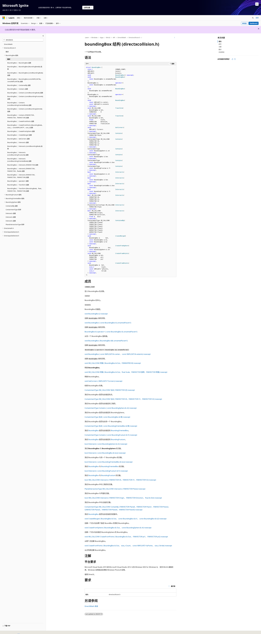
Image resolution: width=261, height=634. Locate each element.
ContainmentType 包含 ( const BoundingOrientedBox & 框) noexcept (111, 426)
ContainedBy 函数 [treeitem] (12, 206)
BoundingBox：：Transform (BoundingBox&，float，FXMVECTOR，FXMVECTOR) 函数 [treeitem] (25, 189)
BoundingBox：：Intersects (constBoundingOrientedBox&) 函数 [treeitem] (19, 160)
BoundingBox (93, 430)
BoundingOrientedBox (119, 430)
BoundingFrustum (118, 439)
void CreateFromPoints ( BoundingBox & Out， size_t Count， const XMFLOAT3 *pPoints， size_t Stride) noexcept (128, 545)
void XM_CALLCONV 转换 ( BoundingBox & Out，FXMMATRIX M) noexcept (113, 363)
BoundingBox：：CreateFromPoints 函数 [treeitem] (20, 121)
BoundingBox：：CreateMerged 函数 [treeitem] (19, 135)
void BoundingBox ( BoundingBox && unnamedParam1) (106, 341)
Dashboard (253, 23)
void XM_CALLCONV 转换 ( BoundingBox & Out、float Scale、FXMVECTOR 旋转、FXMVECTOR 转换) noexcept (126, 372)
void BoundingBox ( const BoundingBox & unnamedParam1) (108, 323)
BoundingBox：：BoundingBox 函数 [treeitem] (19, 63)
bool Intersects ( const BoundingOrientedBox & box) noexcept (109, 462)
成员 (220, 44)
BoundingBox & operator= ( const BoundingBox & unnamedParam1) (111, 332)
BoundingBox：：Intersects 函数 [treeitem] (18, 142)
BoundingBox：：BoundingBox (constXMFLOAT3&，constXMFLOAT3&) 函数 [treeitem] (24, 80)
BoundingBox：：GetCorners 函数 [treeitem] (18, 139)
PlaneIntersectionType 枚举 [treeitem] (15, 224)
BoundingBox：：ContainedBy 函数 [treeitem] (19, 85)
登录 (257, 18)
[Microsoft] (3, 18)
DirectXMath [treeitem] (8, 44)
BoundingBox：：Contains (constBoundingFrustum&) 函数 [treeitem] (25, 97)
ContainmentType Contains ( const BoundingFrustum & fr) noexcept (111, 435)
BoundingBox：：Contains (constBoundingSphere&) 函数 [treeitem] (24, 110)
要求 (220, 49)
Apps (102, 37)
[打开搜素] (253, 18)
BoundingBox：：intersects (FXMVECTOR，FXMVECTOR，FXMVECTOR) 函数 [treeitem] (21, 176)
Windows (94, 37)
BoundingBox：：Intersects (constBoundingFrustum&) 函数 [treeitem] (18, 153)
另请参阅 (221, 52)
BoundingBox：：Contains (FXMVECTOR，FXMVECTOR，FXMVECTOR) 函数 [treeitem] (21, 116)
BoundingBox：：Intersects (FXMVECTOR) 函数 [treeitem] (22, 165)
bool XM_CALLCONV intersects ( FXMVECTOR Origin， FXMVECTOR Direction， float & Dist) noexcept (123, 498)
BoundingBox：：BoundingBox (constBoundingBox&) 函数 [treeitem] (25, 74)
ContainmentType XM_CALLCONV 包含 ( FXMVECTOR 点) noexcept (110, 390)
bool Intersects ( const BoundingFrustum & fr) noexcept (106, 471)
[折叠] (43, 35)
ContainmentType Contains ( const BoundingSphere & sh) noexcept (111, 408)
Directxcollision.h (134, 37)
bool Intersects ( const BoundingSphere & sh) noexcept (106, 444)
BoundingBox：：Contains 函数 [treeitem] (17, 89)
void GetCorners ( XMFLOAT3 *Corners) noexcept (103, 381)
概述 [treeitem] (7, 52)
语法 (220, 41)
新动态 (244, 23)
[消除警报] (257, 4)
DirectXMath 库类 (91, 606)
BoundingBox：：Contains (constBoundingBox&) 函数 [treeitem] (25, 93)
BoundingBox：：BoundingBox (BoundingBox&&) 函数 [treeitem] (24, 68)
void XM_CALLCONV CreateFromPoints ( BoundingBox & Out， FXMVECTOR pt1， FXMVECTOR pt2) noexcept (126, 537)
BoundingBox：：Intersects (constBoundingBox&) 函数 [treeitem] (24, 147)
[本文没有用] (235, 59)
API (114, 37)
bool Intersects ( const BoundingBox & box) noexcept (105, 453)
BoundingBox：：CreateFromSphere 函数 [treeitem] (21, 131)
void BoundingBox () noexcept (96, 314)
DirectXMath (122, 37)
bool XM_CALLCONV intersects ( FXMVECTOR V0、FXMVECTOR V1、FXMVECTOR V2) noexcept (120, 480)
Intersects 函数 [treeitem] (11, 213)
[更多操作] (174, 37)
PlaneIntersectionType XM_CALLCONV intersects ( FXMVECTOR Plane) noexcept (115, 489)
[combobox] (22, 39)
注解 (220, 47)
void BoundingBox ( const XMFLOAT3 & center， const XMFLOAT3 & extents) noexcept (118, 354)
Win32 (108, 37)
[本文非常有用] (232, 59)
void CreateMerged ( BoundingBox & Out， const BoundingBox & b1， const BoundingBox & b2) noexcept (125, 519)
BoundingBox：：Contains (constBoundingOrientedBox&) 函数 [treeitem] (19, 104)
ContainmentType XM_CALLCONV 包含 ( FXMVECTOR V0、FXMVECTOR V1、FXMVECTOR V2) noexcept (123, 399)
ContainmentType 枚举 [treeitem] (13, 210)
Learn (87, 37)
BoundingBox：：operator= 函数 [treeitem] (18, 181)
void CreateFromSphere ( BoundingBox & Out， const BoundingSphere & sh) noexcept (118, 528)
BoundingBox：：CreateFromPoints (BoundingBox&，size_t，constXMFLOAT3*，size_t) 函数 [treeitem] (25, 126)
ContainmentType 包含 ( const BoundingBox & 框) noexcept (107, 417)
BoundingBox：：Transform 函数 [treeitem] (18, 185)
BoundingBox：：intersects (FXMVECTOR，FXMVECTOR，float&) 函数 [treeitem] (21, 170)
